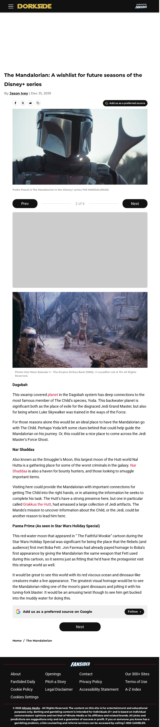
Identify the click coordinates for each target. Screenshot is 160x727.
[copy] (38, 103)
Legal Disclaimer (59, 689)
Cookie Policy (22, 689)
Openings (53, 674)
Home (17, 640)
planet (53, 394)
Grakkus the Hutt (37, 504)
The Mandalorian (39, 640)
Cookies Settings (25, 697)
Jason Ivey (19, 93)
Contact (85, 674)
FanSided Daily (23, 681)
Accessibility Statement (99, 689)
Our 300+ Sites (137, 674)
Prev (25, 203)
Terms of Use (136, 681)
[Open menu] (10, 6)
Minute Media (31, 708)
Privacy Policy (90, 681)
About (16, 674)
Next (135, 203)
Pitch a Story (55, 681)
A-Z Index (133, 689)
